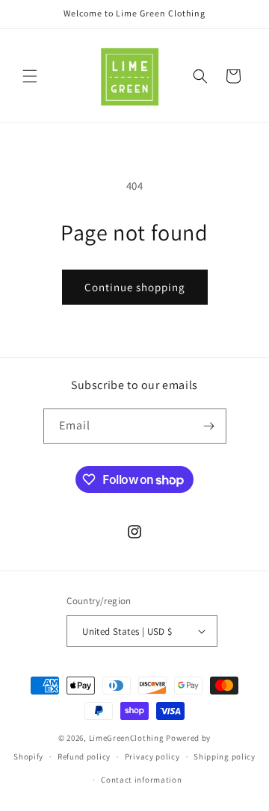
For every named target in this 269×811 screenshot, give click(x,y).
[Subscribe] (209, 426)
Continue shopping (134, 287)
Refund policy (84, 756)
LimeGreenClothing (126, 738)
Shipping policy (225, 756)
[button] (29, 76)
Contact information (141, 779)
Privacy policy (152, 756)
